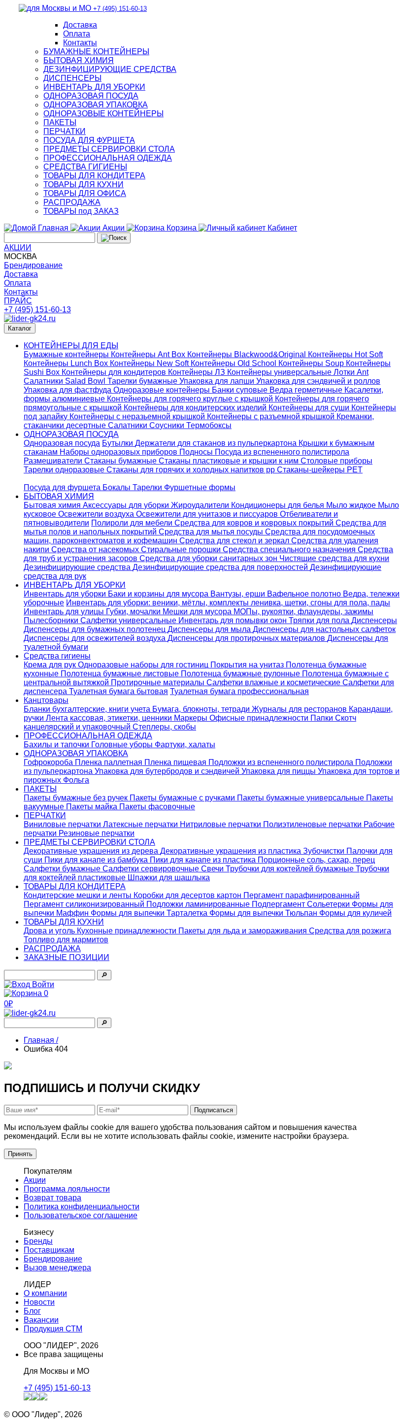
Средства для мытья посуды (212, 532)
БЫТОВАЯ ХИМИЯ (78, 60)
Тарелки (148, 487)
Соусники (167, 425)
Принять (20, 1154)
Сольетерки (329, 904)
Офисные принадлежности (259, 718)
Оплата (76, 34)
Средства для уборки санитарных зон (209, 558)
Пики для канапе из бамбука (97, 860)
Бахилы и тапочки (57, 744)
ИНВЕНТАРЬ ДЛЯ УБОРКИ (94, 87)
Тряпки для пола (320, 620)
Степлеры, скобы (164, 727)
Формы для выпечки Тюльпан (264, 913)
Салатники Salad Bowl (65, 381)
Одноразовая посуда (62, 443)
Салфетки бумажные (63, 868)
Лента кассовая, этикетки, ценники (110, 718)
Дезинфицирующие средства (78, 567)
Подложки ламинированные (199, 904)
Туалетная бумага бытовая (118, 691)
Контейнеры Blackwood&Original (247, 354)
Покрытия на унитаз (248, 665)
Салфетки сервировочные (151, 868)
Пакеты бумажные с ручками (183, 798)
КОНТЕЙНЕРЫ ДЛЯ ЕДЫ (71, 345)
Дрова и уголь (50, 931)
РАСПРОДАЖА (72, 202)
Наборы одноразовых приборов (119, 452)
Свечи (213, 868)
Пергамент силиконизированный (85, 904)
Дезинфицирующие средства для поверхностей (221, 567)
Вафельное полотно (305, 594)
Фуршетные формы (200, 487)
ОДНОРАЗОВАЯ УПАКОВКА (95, 104)
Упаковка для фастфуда (68, 390)
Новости (39, 1302)
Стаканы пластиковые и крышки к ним (230, 461)
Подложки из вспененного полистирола (281, 762)
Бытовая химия (53, 505)
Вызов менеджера (57, 1267)
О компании (45, 1293)
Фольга (76, 780)
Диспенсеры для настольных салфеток (324, 629)
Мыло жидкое (352, 505)
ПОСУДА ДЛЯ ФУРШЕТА (89, 140)
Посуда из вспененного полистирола (282, 452)
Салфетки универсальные (129, 620)
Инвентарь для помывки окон (233, 620)
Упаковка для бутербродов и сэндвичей (168, 771)
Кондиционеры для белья (278, 505)
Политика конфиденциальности (81, 1206)
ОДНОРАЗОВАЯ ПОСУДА (90, 96)
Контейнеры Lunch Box (67, 363)
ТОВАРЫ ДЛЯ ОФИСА (84, 193)
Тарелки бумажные (143, 381)
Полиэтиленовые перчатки (313, 824)
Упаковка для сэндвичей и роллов (318, 381)
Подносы (197, 452)
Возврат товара (52, 1198)
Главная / (41, 1040)
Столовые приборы (336, 461)
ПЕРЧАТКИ (64, 131)
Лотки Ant (351, 372)
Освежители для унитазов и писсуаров (208, 514)
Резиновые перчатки (97, 833)
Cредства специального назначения (290, 549)
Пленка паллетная (109, 762)
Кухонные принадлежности (127, 931)
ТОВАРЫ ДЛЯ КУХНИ (83, 184)
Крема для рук (51, 665)
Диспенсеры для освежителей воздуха (96, 638)
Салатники (128, 425)
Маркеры (191, 718)
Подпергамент (279, 904)
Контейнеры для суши (310, 407)
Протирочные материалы (158, 682)
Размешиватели (54, 461)
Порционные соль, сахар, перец (316, 860)
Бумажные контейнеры (67, 354)
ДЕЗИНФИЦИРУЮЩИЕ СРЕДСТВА (109, 69)
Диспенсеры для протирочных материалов (247, 638)
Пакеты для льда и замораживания (243, 931)
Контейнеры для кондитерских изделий (196, 407)
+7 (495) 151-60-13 (37, 309)
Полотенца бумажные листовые (121, 673)
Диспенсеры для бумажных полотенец (96, 629)
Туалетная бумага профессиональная (239, 691)
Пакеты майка (92, 806)
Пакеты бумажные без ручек (77, 798)
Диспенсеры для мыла (210, 629)
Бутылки (118, 443)
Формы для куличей (355, 913)
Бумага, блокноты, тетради (202, 709)
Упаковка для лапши (217, 381)
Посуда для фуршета (63, 487)
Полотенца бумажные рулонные (241, 673)
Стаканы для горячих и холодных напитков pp (191, 469)
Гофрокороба (49, 762)
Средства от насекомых (96, 549)
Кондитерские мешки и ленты (79, 895)
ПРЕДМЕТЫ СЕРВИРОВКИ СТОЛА (109, 149)
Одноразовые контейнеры (162, 390)
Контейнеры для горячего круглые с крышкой (191, 399)
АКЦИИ (18, 247)
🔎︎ (104, 975)
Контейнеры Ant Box (149, 354)
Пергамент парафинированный (301, 895)
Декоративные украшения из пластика (231, 851)
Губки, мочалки (134, 611)
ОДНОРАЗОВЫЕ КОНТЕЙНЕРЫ (103, 113)
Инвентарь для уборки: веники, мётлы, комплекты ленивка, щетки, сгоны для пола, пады (228, 602)
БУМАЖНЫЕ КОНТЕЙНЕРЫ (96, 51)
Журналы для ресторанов (300, 709)
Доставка (80, 25)
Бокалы (117, 487)
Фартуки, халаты (185, 744)
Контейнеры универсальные (280, 372)
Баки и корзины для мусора (159, 594)
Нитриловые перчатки (221, 824)
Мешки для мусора (198, 611)
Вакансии (41, 1320)
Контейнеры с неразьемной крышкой (138, 416)
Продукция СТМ (53, 1329)
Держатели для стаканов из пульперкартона (217, 443)
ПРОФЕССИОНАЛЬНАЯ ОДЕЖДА (107, 158)
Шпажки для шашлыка (169, 877)
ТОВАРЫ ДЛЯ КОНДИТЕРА (94, 175)
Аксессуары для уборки (127, 505)
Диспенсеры (374, 620)
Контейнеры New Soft (150, 363)
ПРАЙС (18, 301)
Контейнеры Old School (234, 363)
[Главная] (30, 318)
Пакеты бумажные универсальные (301, 798)
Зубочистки (324, 851)
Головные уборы (123, 744)
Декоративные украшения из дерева (92, 851)
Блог (32, 1311)
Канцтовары (46, 700)
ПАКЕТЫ (59, 122)
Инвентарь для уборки (66, 594)
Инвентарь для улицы (65, 611)
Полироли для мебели (132, 523)
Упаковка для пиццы (279, 771)
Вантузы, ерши (238, 594)
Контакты (80, 42)
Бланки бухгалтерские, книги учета (88, 709)
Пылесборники (52, 620)
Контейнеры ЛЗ (197, 372)
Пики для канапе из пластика (204, 860)
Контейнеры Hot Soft (345, 354)
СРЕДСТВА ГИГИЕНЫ (85, 167)
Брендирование (33, 265)
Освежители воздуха (97, 514)
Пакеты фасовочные (157, 806)
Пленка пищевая (176, 762)
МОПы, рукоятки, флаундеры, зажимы (303, 611)
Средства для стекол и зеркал (235, 540)
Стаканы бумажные (121, 461)
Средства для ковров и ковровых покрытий (255, 523)
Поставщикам (49, 1250)
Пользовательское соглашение (80, 1215)
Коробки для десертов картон (188, 895)
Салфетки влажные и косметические (274, 682)
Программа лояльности (67, 1189)
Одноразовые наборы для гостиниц (144, 665)
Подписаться (213, 1110)
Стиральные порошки (182, 549)
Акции (35, 1180)
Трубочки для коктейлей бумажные (291, 868)
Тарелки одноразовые (65, 469)
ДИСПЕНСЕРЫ (72, 78)
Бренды (38, 1241)
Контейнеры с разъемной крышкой (272, 416)
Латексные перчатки (141, 824)
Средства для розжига (350, 931)
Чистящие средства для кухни (334, 558)
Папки (322, 718)
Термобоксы (209, 425)
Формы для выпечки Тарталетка (150, 913)
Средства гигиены (57, 656)
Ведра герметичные (306, 390)
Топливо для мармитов (66, 939)
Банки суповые (240, 390)
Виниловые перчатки (63, 824)
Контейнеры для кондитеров (115, 372)
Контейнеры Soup (312, 363)
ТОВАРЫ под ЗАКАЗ (81, 211)
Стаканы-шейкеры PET (320, 469)
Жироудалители (201, 505)
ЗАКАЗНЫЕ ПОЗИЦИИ (66, 957)
